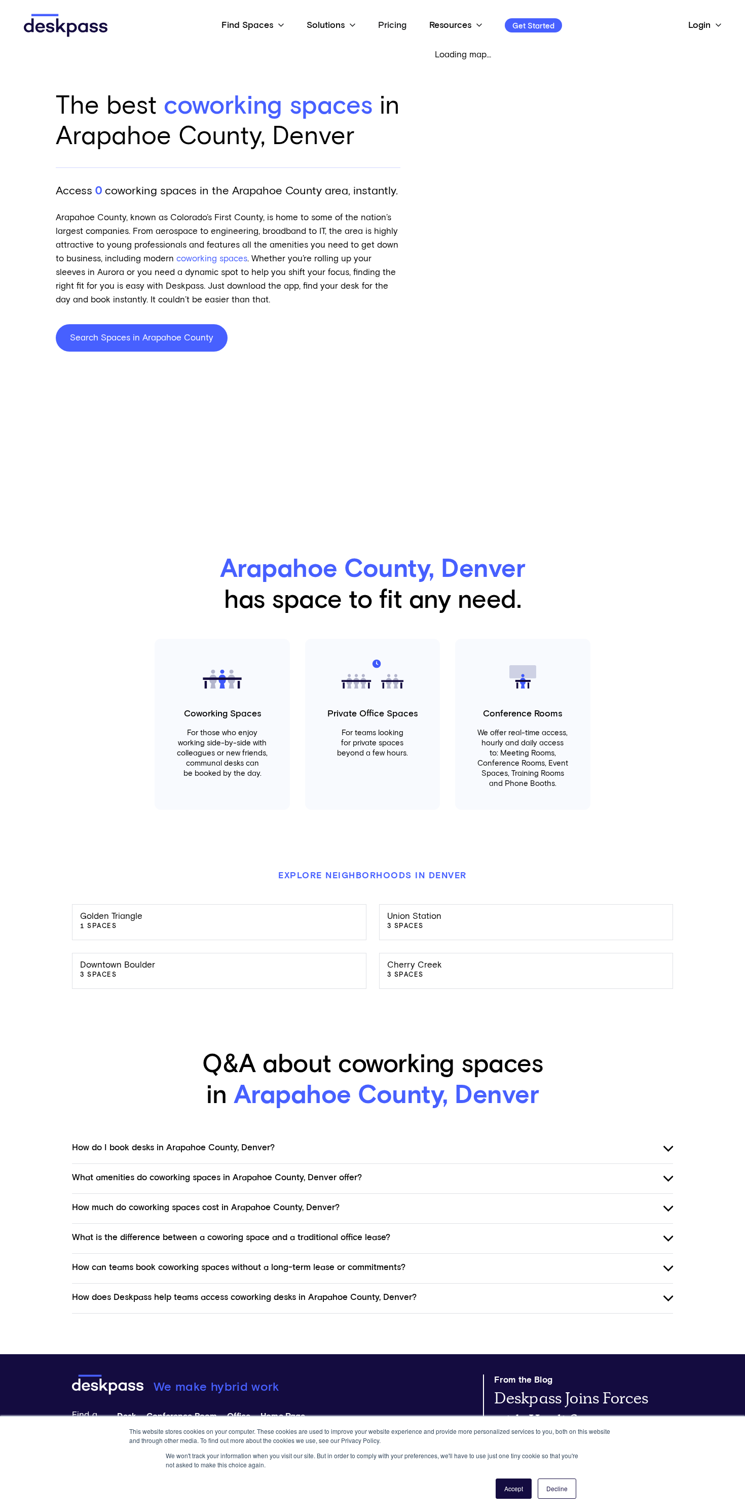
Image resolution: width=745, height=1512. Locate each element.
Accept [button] (513, 1488)
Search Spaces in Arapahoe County (141, 338)
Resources (450, 25)
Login (699, 25)
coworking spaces (211, 259)
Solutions (326, 25)
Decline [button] (557, 1488)
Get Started (533, 26)
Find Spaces (247, 25)
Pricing (392, 25)
